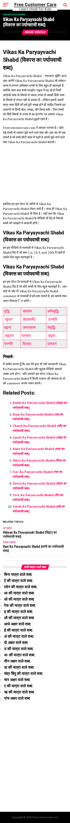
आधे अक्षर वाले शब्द (17, 624)
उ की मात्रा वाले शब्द (18, 648)
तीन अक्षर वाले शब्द (17, 661)
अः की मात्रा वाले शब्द (19, 655)
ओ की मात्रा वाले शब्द (19, 599)
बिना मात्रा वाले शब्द (18, 574)
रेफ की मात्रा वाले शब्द (19, 605)
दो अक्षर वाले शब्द (16, 642)
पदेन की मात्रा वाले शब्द (20, 587)
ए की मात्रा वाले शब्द (18, 686)
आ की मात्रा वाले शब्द (19, 593)
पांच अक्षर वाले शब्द (17, 698)
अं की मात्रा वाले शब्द (18, 636)
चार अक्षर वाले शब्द (17, 679)
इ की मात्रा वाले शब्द (18, 611)
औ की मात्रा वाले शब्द (19, 617)
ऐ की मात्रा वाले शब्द (18, 580)
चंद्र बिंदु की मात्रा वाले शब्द (23, 673)
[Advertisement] (35, 175)
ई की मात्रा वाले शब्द (18, 630)
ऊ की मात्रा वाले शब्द (19, 667)
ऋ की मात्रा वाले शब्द (19, 692)
